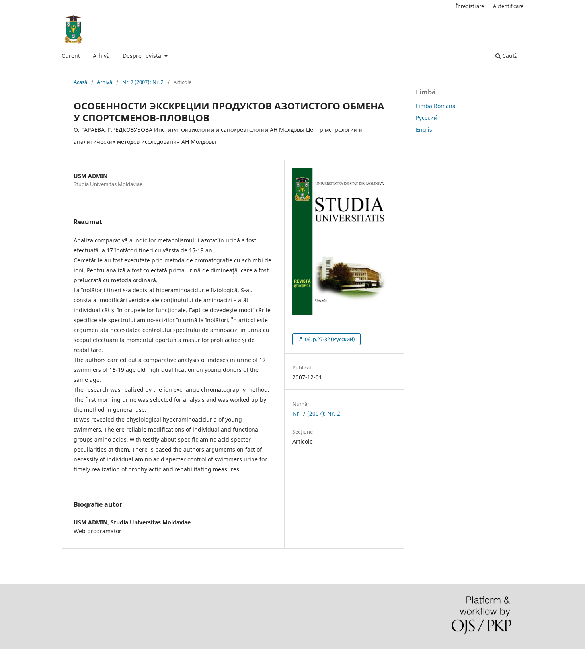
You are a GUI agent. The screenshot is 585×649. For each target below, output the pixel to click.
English (426, 129)
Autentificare (508, 6)
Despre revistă (143, 55)
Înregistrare (470, 6)
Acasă (80, 82)
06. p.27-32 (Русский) (329, 339)
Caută (509, 55)
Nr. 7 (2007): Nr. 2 (143, 82)
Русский (426, 117)
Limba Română (436, 105)
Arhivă (101, 55)
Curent (71, 55)
